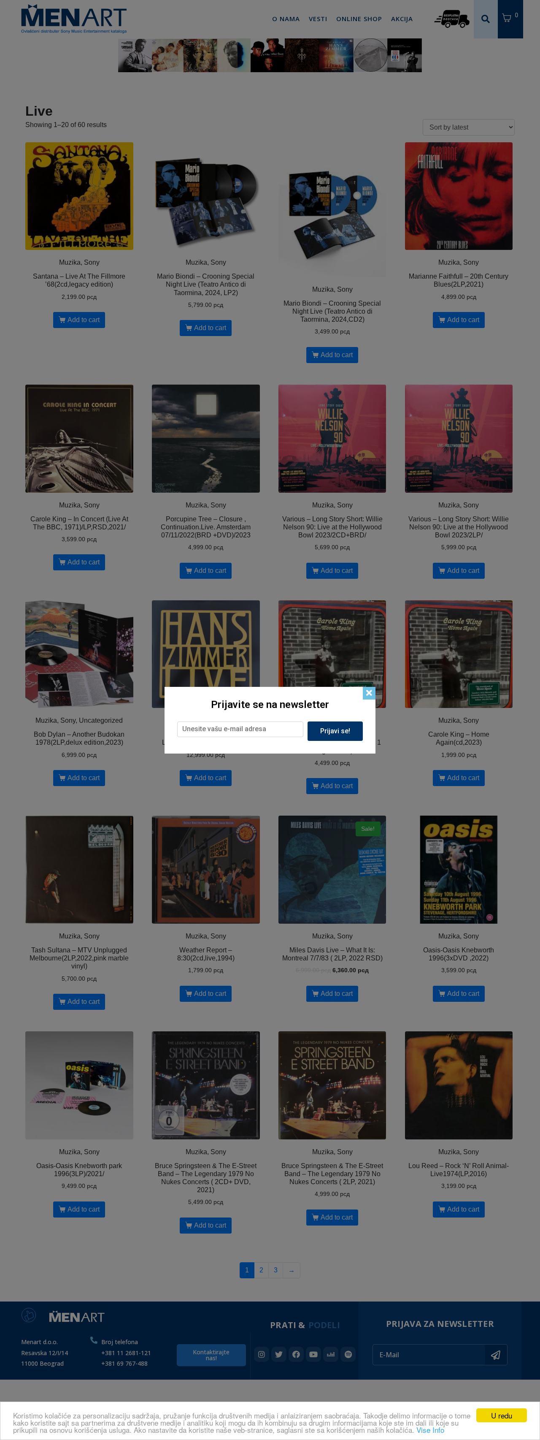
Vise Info (430, 1429)
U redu (501, 1415)
